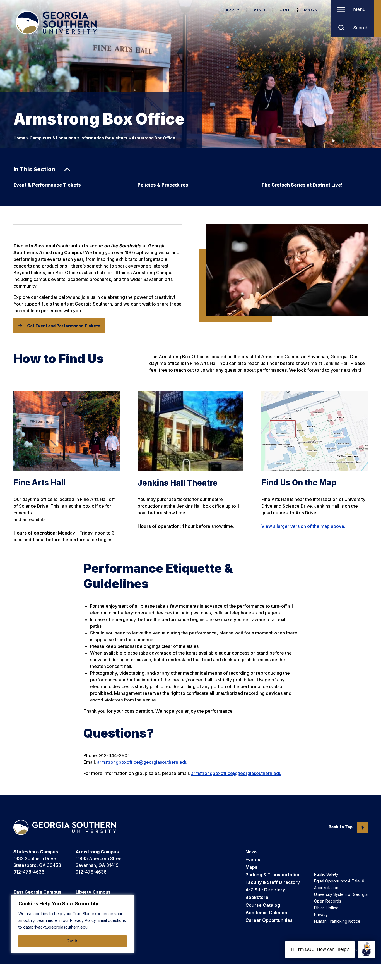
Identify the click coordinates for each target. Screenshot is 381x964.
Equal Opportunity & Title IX (339, 881)
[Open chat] (366, 949)
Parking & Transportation (273, 874)
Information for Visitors (103, 137)
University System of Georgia (341, 894)
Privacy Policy (83, 920)
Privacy (321, 914)
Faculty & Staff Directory (272, 882)
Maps (251, 867)
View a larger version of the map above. (303, 526)
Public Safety (326, 874)
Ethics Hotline (326, 907)
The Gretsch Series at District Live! (302, 185)
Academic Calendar (267, 912)
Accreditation (326, 887)
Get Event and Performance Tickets (63, 325)
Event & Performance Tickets (47, 185)
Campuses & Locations (53, 137)
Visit (260, 10)
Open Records (327, 901)
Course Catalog (262, 905)
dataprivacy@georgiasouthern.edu (55, 927)
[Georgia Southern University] (56, 22)
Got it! (72, 941)
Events (252, 859)
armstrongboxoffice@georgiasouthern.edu (142, 762)
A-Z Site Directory (265, 890)
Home (19, 137)
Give (285, 10)
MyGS (310, 10)
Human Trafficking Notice (337, 921)
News (251, 852)
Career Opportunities (269, 920)
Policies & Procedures (163, 185)
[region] (72, 924)
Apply (233, 10)
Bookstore (256, 897)
